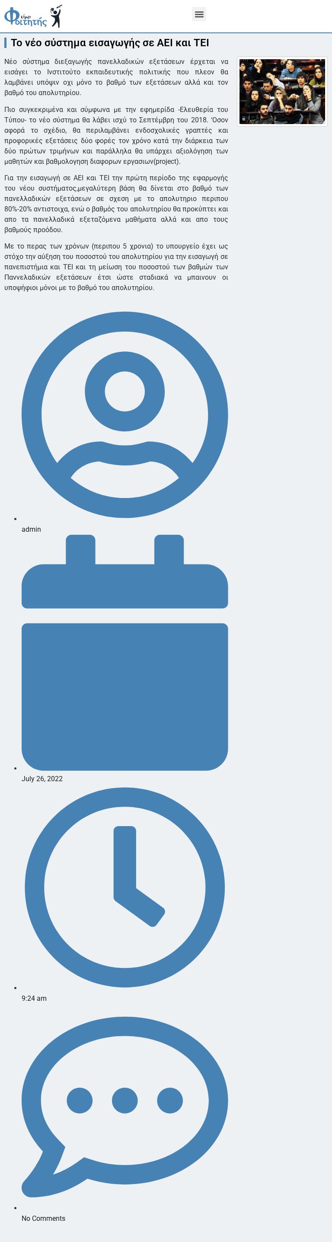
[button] (199, 14)
